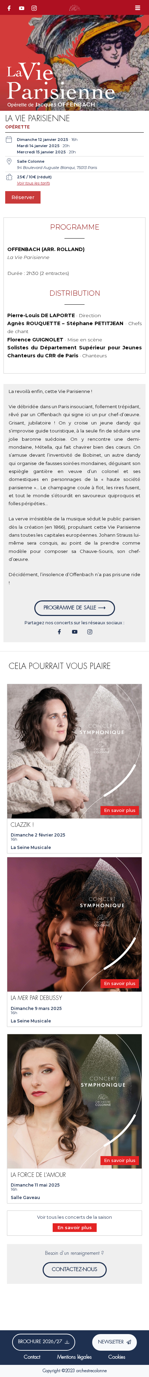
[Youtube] (21, 8)
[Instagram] (34, 8)
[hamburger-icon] (138, 8)
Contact (32, 1357)
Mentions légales (74, 1357)
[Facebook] (9, 8)
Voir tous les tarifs (33, 183)
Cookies (116, 1357)
